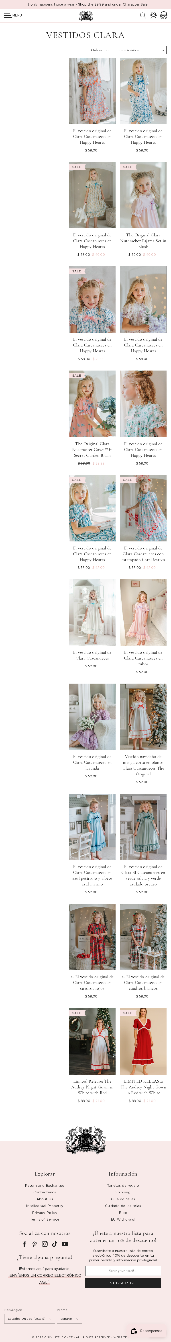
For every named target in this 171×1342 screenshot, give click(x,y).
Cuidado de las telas (123, 1205)
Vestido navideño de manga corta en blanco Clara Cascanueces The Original (143, 765)
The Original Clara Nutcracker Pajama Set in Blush (143, 240)
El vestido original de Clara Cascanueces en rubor (143, 658)
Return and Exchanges (45, 1185)
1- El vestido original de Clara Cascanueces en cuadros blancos (143, 982)
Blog (123, 1212)
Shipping (123, 1192)
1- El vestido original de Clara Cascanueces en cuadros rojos (92, 982)
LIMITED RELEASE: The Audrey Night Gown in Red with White (143, 1087)
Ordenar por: (101, 50)
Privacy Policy (44, 1212)
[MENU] (6, 16)
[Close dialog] (161, 1261)
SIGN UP (44, 1322)
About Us (45, 1199)
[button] (6, 16)
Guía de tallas (123, 1199)
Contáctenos (44, 1192)
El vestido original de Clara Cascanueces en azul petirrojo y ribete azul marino (92, 875)
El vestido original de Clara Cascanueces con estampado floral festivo (143, 553)
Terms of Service (44, 1219)
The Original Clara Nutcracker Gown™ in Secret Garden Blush (92, 449)
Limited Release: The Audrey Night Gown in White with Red (92, 1087)
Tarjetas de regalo (123, 1185)
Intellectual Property (44, 1205)
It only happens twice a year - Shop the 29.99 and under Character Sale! (88, 4)
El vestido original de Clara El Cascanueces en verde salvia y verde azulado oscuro (143, 875)
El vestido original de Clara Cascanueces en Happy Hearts (92, 136)
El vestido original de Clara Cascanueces (92, 655)
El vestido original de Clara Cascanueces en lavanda (92, 762)
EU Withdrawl (123, 1219)
